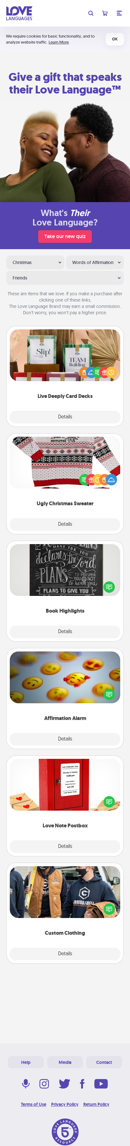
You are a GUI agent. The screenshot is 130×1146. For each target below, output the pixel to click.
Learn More (59, 42)
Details (65, 417)
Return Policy (96, 1104)
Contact (104, 1062)
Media (65, 1062)
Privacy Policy (65, 1104)
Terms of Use (33, 1104)
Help (26, 1062)
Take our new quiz (65, 236)
